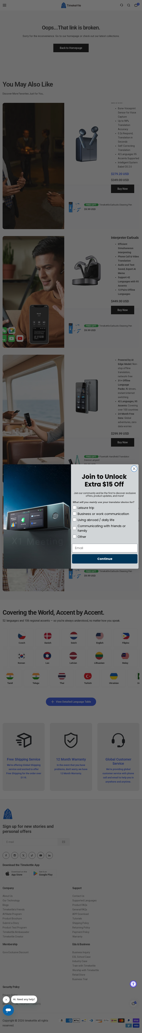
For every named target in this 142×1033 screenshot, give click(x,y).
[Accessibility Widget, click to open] (133, 984)
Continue (104, 559)
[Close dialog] (134, 469)
